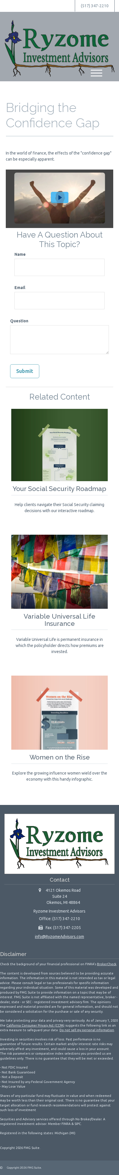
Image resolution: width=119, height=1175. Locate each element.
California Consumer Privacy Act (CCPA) (35, 1025)
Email (19, 287)
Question (19, 321)
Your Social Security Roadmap (59, 488)
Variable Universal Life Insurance (59, 620)
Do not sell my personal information (87, 1030)
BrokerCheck (106, 964)
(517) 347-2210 (95, 5)
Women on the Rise (59, 757)
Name (20, 254)
